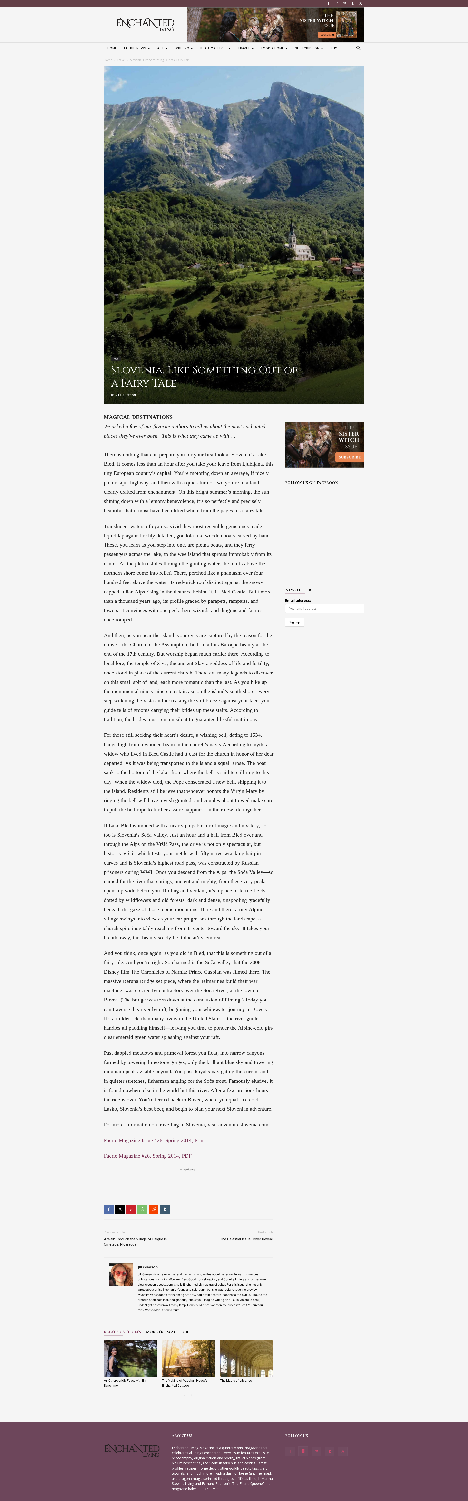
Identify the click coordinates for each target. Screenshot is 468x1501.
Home (112, 48)
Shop (335, 48)
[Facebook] (328, 3)
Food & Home (272, 48)
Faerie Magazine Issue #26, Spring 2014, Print (154, 1140)
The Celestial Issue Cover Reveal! (246, 1239)
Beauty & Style (213, 48)
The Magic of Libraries (236, 1380)
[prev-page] (184, 1395)
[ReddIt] (153, 1209)
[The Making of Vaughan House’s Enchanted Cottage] (188, 1358)
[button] (358, 48)
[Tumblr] (352, 3)
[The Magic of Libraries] (246, 1358)
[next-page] (192, 1395)
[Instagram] (336, 3)
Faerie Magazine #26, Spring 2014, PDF (148, 1156)
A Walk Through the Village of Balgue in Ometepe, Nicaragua (135, 1241)
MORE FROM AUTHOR (167, 1332)
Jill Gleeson (126, 395)
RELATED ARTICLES (122, 1332)
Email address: (298, 600)
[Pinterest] (344, 3)
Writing (182, 48)
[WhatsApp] (142, 1209)
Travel (244, 48)
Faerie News (135, 48)
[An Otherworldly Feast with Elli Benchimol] (130, 1358)
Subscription (307, 48)
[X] (360, 3)
